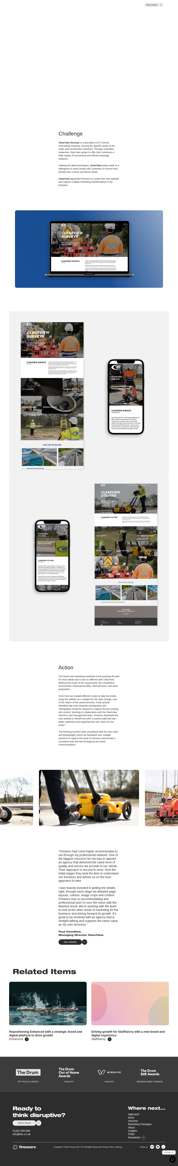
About (122, 5)
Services (94, 5)
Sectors (108, 5)
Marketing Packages (140, 1124)
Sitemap (118, 1147)
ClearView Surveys (69, 142)
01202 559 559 (21, 1130)
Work (82, 5)
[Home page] (24, 5)
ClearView (95, 165)
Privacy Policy (108, 1147)
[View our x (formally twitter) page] (162, 1147)
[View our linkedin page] (157, 1147)
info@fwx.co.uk (21, 1134)
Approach (69, 5)
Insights (134, 5)
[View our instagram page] (151, 1147)
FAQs (131, 1134)
